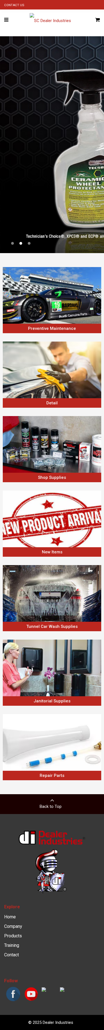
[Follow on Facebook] (13, 1000)
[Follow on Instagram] (44, 990)
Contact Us (14, 5)
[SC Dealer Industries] (50, 20)
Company (13, 926)
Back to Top (51, 806)
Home (10, 916)
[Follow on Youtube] (31, 1000)
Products (13, 935)
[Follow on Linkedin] (62, 990)
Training (11, 945)
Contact (11, 954)
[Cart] (97, 20)
